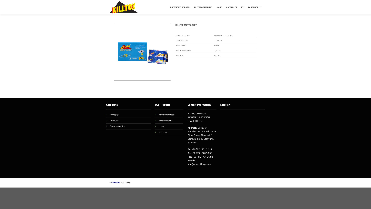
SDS (242, 7)
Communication (117, 126)
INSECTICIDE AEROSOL (180, 7)
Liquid (161, 126)
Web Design (125, 182)
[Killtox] (123, 7)
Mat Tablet (163, 132)
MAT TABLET (231, 7)
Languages (254, 7)
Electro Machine (165, 120)
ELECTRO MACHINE (203, 7)
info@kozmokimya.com (199, 164)
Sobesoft (115, 182)
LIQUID (219, 7)
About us (114, 120)
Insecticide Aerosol (166, 114)
